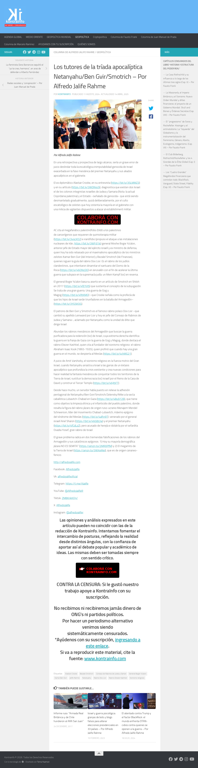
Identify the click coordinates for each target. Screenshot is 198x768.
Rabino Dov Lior (100, 678)
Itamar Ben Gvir (61, 678)
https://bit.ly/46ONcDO (74, 270)
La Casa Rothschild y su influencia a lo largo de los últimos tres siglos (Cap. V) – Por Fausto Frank (178, 80)
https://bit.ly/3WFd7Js (87, 243)
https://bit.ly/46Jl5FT (106, 383)
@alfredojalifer (74, 512)
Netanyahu (86, 678)
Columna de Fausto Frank (124, 37)
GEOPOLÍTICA (82, 37)
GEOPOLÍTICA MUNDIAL (59, 37)
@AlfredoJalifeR (74, 491)
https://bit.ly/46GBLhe (89, 421)
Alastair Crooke (71, 674)
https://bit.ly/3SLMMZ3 (125, 182)
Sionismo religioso (137, 678)
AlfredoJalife (73, 469)
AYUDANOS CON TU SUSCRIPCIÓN (55, 44)
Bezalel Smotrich (86, 674)
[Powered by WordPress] (23, 762)
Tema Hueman (43, 762)
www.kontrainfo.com (105, 658)
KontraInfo (64, 94)
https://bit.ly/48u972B (111, 399)
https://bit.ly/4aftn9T (95, 416)
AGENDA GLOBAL (13, 37)
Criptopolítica (100, 37)
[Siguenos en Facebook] (24, 52)
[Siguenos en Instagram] (38, 52)
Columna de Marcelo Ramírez (19, 44)
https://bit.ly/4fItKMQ (76, 295)
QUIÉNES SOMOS (86, 44)
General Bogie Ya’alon (137, 674)
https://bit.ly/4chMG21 (117, 353)
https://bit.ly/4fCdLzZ (67, 425)
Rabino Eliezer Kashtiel (118, 678)
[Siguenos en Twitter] (29, 52)
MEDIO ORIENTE (34, 37)
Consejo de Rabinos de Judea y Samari (111, 674)
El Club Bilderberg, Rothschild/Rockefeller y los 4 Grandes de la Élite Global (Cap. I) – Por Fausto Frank (179, 160)
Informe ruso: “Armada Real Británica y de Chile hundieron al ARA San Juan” (69, 717)
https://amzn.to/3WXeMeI (89, 450)
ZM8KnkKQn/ (70, 498)
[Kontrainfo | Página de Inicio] (15, 17)
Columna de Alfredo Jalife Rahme (74, 52)
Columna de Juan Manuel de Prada (158, 37)
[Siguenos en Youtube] (43, 52)
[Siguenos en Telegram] (34, 52)
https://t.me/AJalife (77, 483)
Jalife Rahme (75, 678)
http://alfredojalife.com (67, 462)
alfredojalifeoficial (68, 476)
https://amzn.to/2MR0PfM (96, 446)
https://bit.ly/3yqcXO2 (67, 239)
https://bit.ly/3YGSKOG (68, 303)
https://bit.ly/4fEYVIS (77, 286)
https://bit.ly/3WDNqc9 (86, 187)
